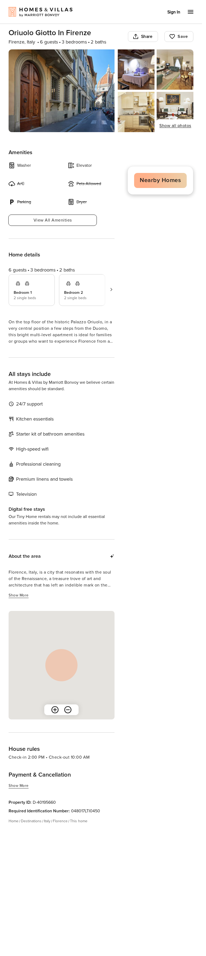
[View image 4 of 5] (136, 112)
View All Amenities (53, 220)
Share (147, 36)
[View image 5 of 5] (175, 112)
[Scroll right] (111, 289)
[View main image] (62, 90)
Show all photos (175, 125)
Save (183, 36)
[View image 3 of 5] (175, 69)
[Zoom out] (68, 719)
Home (14, 830)
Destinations (31, 830)
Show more (19, 351)
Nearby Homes (160, 180)
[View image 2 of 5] (136, 69)
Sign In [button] (173, 12)
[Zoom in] (55, 719)
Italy (47, 830)
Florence (60, 830)
